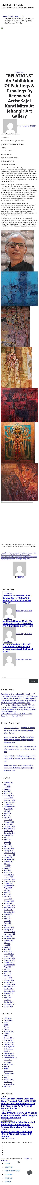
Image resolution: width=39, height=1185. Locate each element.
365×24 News (8, 1020)
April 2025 (7, 818)
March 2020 (8, 952)
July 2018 (7, 995)
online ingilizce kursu (11, 728)
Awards (6, 1036)
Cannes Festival (9, 1044)
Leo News (7, 1062)
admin (22, 126)
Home (7, 1163)
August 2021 (8, 914)
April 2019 (7, 976)
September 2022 (9, 886)
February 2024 (9, 848)
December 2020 (9, 932)
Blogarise (27, 1158)
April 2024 (7, 844)
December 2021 (9, 905)
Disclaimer (9, 1178)
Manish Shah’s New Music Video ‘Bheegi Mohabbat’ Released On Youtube (16, 1134)
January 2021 (8, 930)
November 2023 (9, 855)
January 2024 (8, 851)
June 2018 (7, 998)
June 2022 (7, 892)
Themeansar (5, 1160)
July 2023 (7, 864)
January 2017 (8, 1006)
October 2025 (8, 804)
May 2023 (7, 868)
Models (6, 1066)
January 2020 (8, 956)
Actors (6, 1025)
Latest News (19, 72)
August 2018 (8, 993)
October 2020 (8, 936)
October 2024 (8, 831)
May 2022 (7, 894)
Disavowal (8, 1174)
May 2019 (7, 974)
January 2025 (8, 824)
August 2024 (8, 835)
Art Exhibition (8, 1031)
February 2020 (9, 954)
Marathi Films (8, 1064)
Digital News (8, 1049)
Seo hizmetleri (9, 747)
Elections (7, 1051)
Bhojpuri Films (9, 1038)
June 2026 (7, 787)
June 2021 (7, 919)
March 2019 (8, 978)
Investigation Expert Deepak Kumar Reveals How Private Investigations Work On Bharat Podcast (18, 648)
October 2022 (8, 884)
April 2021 (7, 923)
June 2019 (7, 971)
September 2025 (9, 807)
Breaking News (9, 1040)
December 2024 (9, 826)
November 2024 (9, 829)
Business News (9, 1042)
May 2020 (7, 947)
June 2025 (7, 813)
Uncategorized (9, 1084)
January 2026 (8, 798)
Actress (6, 1027)
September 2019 (9, 965)
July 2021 (7, 916)
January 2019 (8, 982)
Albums (6, 1029)
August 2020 (8, 941)
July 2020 (7, 943)
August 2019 (8, 967)
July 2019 (7, 969)
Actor (6, 1023)
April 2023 (7, 870)
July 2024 (7, 837)
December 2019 (9, 958)
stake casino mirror (10, 765)
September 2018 (9, 991)
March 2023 (8, 873)
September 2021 (9, 912)
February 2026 (9, 796)
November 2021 (9, 908)
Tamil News (8, 1082)
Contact (8, 1182)
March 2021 (8, 925)
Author (6, 1034)
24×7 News (7, 1018)
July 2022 (7, 890)
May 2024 (7, 842)
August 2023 (8, 862)
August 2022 (8, 888)
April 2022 (7, 897)
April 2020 (7, 949)
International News (10, 1058)
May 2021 (7, 921)
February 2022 (9, 901)
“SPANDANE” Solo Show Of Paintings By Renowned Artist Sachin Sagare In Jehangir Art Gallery (19, 1115)
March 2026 (8, 794)
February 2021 (9, 927)
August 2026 (8, 783)
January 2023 (8, 877)
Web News (7, 1086)
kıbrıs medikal (9, 756)
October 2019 (8, 963)
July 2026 (7, 785)
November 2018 (9, 987)
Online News (8, 1071)
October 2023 (8, 857)
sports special (9, 1080)
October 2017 (8, 1002)
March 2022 (8, 899)
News (6, 1069)
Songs (6, 1077)
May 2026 (7, 789)
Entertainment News (12, 1171)
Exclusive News (9, 1055)
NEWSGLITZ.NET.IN (12, 4)
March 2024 (8, 846)
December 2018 (9, 984)
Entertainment (9, 1053)
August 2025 (8, 809)
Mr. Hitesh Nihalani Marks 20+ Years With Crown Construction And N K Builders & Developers (18, 623)
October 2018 (8, 989)
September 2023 (9, 859)
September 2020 (9, 938)
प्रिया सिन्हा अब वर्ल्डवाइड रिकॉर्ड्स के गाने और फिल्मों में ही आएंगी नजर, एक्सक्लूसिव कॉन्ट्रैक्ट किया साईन (19, 730)
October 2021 (8, 910)
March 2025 (8, 820)
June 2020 (7, 945)
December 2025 (9, 800)
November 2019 (9, 960)
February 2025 (9, 822)
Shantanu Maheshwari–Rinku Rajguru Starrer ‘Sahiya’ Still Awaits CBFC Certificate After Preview (17, 599)
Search (3, 678)
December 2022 (9, 879)
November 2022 (9, 881)
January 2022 (8, 903)
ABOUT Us (9, 1167)
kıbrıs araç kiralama (11, 737)
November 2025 (9, 802)
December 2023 (9, 853)
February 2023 (9, 875)
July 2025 (7, 811)
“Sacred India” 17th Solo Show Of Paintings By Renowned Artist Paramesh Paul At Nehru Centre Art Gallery (18, 554)
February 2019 (9, 980)
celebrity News (9, 1047)
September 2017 (9, 1004)
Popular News (9, 1073)
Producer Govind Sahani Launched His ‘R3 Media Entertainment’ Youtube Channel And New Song (18, 1124)
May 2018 (7, 1000)
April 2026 (7, 791)
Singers (6, 1075)
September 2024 (9, 833)
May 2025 (7, 815)
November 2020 (9, 934)
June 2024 (7, 840)
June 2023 (7, 866)
